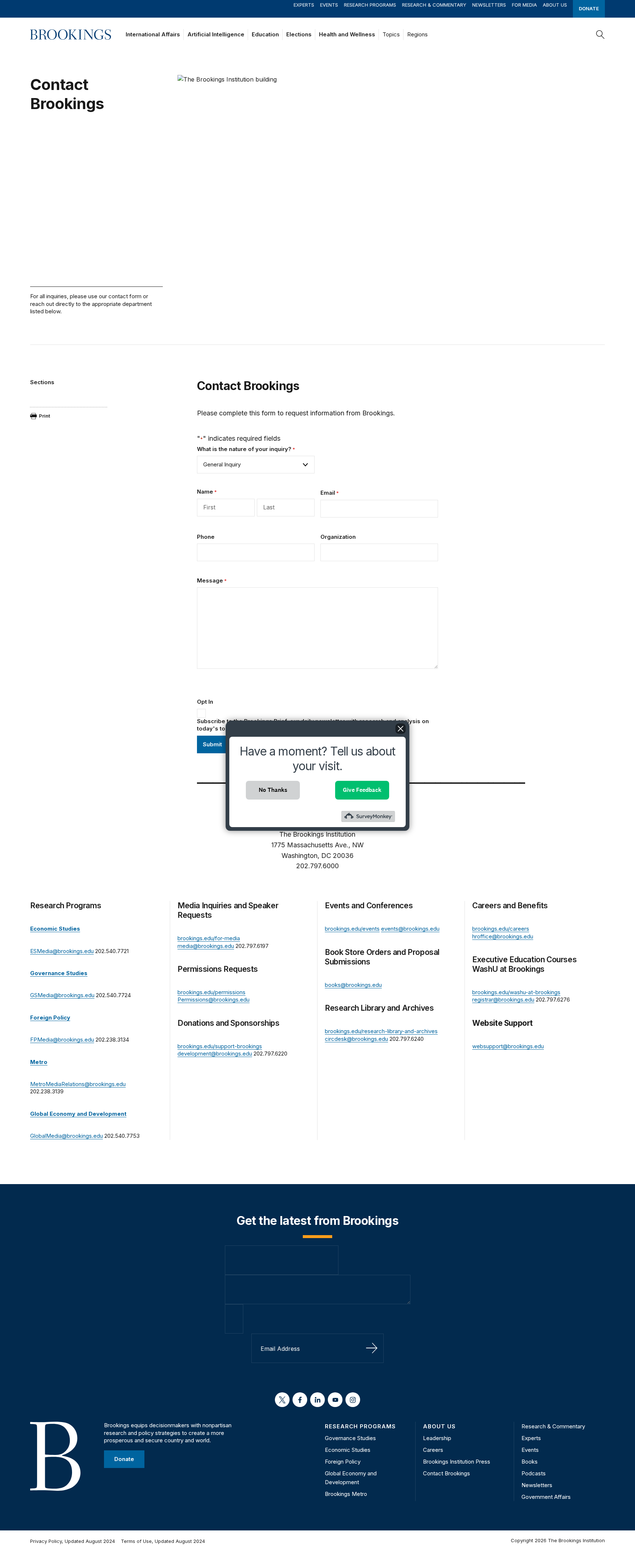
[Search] (600, 34)
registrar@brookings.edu (503, 999)
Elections (299, 34)
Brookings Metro (346, 1493)
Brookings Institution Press (456, 1461)
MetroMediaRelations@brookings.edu (78, 1084)
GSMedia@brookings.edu (62, 995)
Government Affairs (546, 1496)
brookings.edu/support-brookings (219, 1046)
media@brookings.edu (205, 945)
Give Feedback (362, 790)
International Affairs (153, 34)
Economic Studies (347, 1449)
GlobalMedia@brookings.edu (66, 1135)
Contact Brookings (446, 1473)
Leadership (437, 1438)
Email (329, 492)
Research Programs (370, 5)
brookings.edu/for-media (208, 938)
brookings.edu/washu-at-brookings (516, 992)
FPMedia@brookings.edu (62, 1039)
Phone (206, 536)
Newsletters (489, 5)
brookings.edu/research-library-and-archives (381, 1031)
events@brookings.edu (410, 928)
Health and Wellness (347, 34)
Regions (417, 34)
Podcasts (533, 1473)
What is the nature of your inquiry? (246, 449)
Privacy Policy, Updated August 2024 (72, 1541)
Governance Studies (350, 1438)
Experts (304, 5)
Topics (391, 34)
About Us (555, 5)
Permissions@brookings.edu (213, 999)
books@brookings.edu (353, 984)
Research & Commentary (434, 5)
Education (265, 34)
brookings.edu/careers (500, 928)
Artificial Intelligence (215, 34)
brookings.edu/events (352, 928)
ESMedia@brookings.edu (62, 951)
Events (329, 5)
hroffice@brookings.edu (502, 936)
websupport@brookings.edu (508, 1046)
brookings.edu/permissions (211, 992)
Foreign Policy (342, 1461)
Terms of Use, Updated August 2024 (163, 1541)
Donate (589, 8)
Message (212, 580)
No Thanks (273, 790)
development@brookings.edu (214, 1053)
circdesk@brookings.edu (356, 1038)
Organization (338, 536)
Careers (433, 1449)
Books (529, 1461)
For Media (524, 5)
